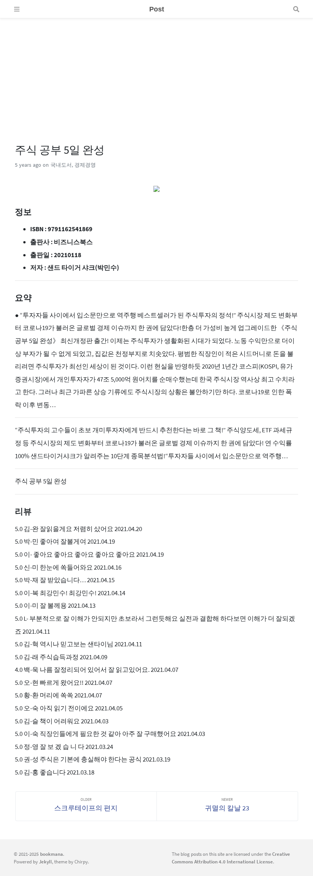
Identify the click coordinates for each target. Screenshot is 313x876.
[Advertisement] (156, 71)
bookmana (51, 854)
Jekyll (45, 861)
